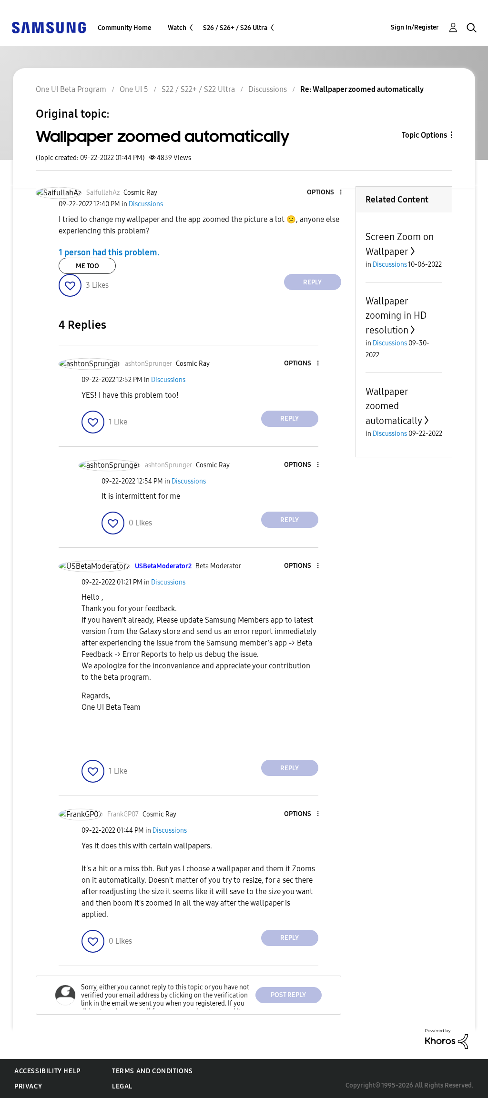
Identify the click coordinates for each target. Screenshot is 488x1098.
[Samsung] (48, 26)
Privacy (28, 1086)
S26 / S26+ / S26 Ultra (235, 28)
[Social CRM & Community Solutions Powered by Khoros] (446, 1038)
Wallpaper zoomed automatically (394, 406)
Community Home (124, 28)
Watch (177, 28)
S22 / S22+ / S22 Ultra (198, 89)
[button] (324, 192)
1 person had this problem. (109, 252)
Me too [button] (87, 266)
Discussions (267, 89)
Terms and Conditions (152, 1071)
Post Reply (288, 995)
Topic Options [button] (424, 135)
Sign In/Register (415, 27)
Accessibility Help (47, 1071)
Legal (122, 1086)
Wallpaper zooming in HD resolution (396, 315)
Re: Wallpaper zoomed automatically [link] (362, 89)
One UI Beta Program (71, 89)
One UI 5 (134, 89)
